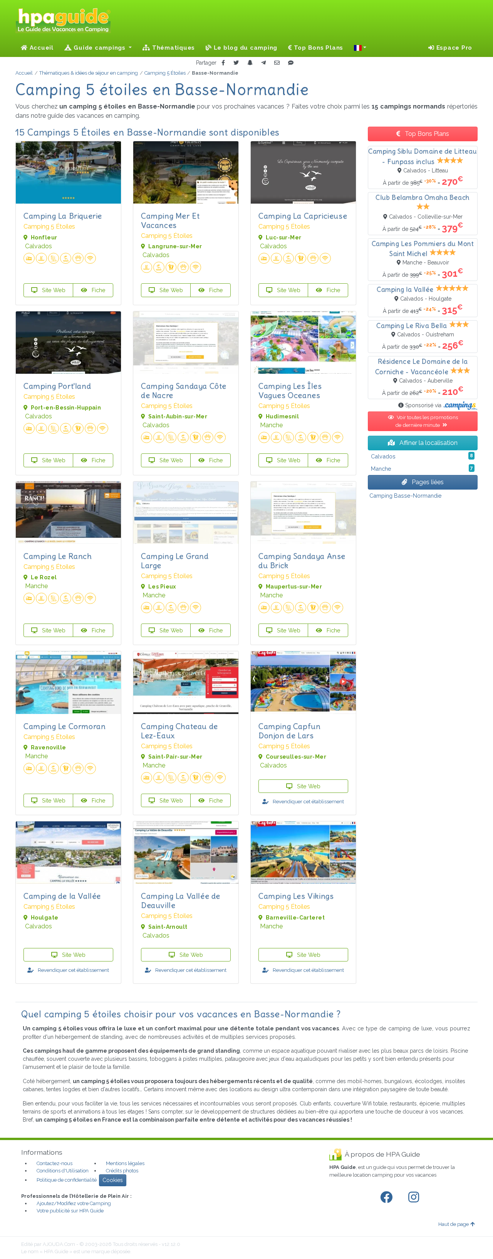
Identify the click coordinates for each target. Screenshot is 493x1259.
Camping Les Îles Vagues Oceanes (290, 390)
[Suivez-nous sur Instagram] (415, 1197)
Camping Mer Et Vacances (170, 220)
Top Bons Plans (317, 47)
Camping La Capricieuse (302, 216)
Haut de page (453, 1224)
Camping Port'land (57, 386)
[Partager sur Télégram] (263, 63)
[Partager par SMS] (291, 63)
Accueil (41, 47)
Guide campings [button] (99, 47)
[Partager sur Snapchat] (250, 63)
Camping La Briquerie (62, 216)
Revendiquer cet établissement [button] (308, 801)
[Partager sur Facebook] (223, 63)
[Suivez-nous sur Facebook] (388, 1197)
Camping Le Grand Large (175, 560)
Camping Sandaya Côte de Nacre (183, 390)
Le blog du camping (244, 47)
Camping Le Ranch (57, 556)
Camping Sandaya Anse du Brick (301, 560)
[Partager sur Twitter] (236, 63)
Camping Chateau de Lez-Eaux (179, 730)
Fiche (98, 290)
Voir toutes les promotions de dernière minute (426, 421)
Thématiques (172, 47)
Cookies (112, 1180)
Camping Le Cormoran (64, 726)
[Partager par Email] (277, 63)
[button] (360, 47)
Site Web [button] (52, 290)
